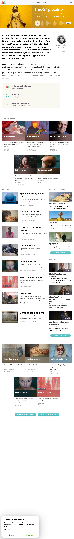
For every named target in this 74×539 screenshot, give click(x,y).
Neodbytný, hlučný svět (58, 359)
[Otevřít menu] (71, 2)
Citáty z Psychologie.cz (48, 414)
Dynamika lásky (9, 136)
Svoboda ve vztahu (33, 136)
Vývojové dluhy (55, 244)
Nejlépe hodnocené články (25, 414)
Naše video (53, 259)
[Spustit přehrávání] (37, 23)
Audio (38, 2)
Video (44, 2)
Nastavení (12, 535)
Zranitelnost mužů (45, 170)
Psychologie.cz (3, 2)
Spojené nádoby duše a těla (32, 195)
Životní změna (55, 223)
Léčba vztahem (20, 170)
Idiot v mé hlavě (28, 261)
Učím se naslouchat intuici (30, 229)
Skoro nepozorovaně (31, 277)
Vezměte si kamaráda (58, 136)
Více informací (8, 529)
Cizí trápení (26, 293)
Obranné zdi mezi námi (32, 312)
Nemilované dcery (30, 211)
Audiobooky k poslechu (58, 189)
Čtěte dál (5, 189)
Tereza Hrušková (61, 45)
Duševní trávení (28, 245)
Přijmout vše (29, 535)
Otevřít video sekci (60, 335)
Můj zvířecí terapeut (57, 204)
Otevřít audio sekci (60, 253)
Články (32, 2)
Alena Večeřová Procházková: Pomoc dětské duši (60, 299)
